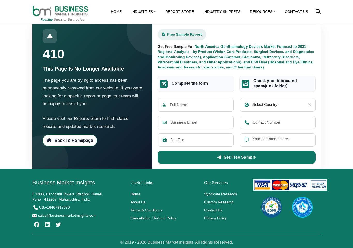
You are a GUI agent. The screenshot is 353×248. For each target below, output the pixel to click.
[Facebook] (36, 225)
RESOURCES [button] (261, 12)
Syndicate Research (220, 194)
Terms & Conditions (146, 210)
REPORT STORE (179, 12)
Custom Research (219, 202)
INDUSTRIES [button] (142, 12)
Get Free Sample (240, 157)
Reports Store (87, 118)
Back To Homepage (73, 140)
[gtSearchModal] (318, 12)
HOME (116, 12)
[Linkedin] (46, 225)
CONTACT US (296, 12)
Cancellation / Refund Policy (153, 218)
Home (135, 194)
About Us (138, 202)
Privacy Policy (215, 218)
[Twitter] (58, 225)
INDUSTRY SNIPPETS (221, 12)
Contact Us (213, 210)
